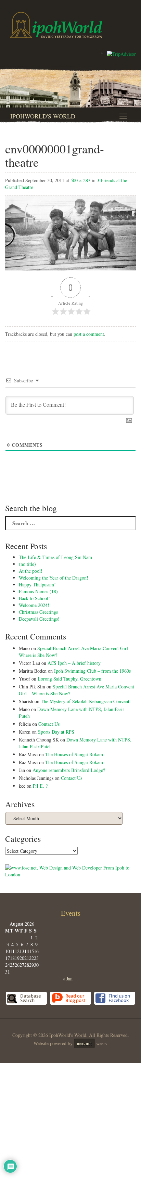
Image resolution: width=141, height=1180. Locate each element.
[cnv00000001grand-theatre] (70, 232)
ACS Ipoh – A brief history (74, 663)
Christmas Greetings (38, 612)
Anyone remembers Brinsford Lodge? (69, 770)
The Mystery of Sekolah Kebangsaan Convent (85, 701)
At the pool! (30, 571)
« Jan (68, 978)
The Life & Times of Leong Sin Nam (55, 557)
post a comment (89, 334)
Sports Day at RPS (56, 731)
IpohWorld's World (42, 116)
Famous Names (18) (38, 591)
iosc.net (84, 1043)
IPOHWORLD (56, 25)
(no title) (27, 564)
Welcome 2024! (34, 605)
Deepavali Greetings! (39, 619)
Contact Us (49, 724)
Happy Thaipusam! (37, 584)
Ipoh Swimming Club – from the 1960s (92, 671)
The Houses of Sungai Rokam (74, 754)
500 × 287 (80, 180)
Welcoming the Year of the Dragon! (53, 577)
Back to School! (34, 598)
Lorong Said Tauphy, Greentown (69, 678)
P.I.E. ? (40, 786)
